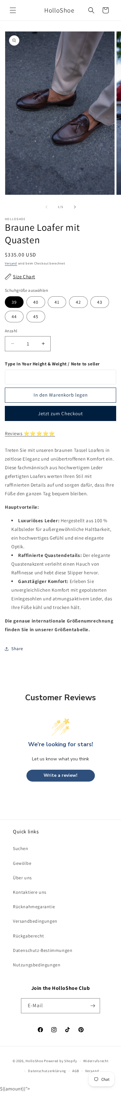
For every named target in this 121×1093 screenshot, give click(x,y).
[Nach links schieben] (46, 207)
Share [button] (17, 648)
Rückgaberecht (28, 936)
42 (78, 302)
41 (57, 302)
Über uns (22, 878)
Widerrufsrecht (96, 1061)
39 (14, 302)
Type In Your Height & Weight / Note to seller (52, 364)
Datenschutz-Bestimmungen (42, 950)
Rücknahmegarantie (34, 906)
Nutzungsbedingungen (36, 965)
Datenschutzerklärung (47, 1071)
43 (99, 302)
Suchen (20, 848)
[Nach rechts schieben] (75, 207)
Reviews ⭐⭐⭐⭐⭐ (30, 433)
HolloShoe (34, 1061)
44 (14, 316)
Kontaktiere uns (29, 892)
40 (35, 302)
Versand (11, 263)
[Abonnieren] (93, 1005)
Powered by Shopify (60, 1061)
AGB (75, 1071)
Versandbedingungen (35, 921)
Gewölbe (22, 863)
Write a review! (60, 775)
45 (35, 316)
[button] (13, 10)
